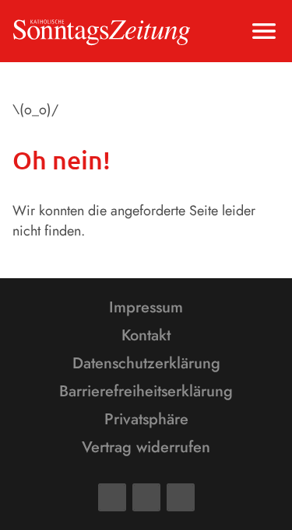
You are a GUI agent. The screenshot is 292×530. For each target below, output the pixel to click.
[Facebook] (112, 497)
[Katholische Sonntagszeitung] (101, 31)
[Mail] (146, 497)
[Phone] (181, 497)
